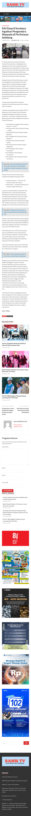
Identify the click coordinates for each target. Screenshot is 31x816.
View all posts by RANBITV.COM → (18, 425)
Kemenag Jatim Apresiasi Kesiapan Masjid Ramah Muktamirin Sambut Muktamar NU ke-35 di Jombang (15, 512)
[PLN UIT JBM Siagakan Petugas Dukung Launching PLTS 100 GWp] (15, 386)
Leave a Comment (24, 40)
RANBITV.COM (15, 40)
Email (4, 475)
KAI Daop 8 (10, 316)
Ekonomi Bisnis (5, 25)
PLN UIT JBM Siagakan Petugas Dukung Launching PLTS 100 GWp (14, 397)
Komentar (5, 447)
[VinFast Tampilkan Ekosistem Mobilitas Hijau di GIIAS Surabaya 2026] (15, 333)
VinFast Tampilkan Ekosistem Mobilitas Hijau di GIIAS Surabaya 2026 (14, 344)
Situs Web (5, 482)
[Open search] (27, 14)
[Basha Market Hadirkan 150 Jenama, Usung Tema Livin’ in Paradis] (15, 359)
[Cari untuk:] (15, 743)
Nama (3, 468)
